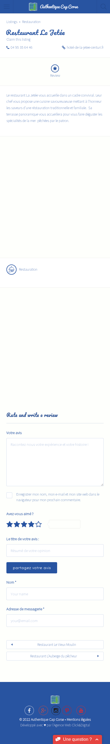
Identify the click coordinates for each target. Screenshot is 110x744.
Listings (11, 21)
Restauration (31, 21)
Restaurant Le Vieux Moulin (56, 644)
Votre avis (14, 432)
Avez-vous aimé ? (20, 513)
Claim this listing (18, 39)
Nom (11, 582)
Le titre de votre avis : (22, 538)
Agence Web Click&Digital (72, 725)
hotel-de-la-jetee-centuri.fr (85, 47)
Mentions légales (79, 719)
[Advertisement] (55, 200)
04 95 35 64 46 (22, 47)
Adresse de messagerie (25, 608)
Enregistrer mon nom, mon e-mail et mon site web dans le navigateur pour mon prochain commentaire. (57, 497)
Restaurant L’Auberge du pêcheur (53, 656)
